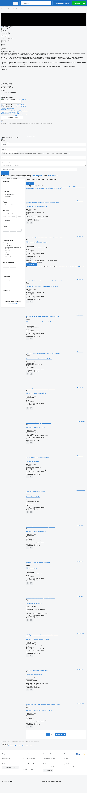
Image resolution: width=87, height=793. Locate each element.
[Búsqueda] (22, 3)
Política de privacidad (28, 761)
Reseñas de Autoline (28, 766)
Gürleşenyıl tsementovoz (34, 603)
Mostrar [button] (13, 99)
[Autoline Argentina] (6, 3)
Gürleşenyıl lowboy (32, 568)
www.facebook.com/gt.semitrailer (10, 113)
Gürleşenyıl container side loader (36, 206)
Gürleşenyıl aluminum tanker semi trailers (39, 322)
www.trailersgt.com (6, 109)
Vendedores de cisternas (25, 745)
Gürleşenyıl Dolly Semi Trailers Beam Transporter (42, 286)
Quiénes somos (6, 758)
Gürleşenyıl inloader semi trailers (36, 242)
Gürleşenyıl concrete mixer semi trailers (39, 359)
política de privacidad (36, 175)
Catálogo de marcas (28, 769)
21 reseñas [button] (4, 30)
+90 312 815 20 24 (21, 104)
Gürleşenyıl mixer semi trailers (36, 393)
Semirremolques (5, 743)
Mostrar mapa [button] (30, 136)
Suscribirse (31, 264)
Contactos (5, 764)
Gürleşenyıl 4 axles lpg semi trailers (37, 639)
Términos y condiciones (29, 758)
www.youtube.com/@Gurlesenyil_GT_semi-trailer (14, 110)
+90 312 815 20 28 (21, 106)
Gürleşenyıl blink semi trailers (35, 427)
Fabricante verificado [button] (7, 83)
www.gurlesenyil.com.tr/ (7, 108)
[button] (10, 92)
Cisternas (12, 743)
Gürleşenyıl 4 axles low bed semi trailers (39, 710)
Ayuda (4, 761)
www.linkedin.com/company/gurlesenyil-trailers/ (13, 115)
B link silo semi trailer (33, 497)
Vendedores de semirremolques (10, 745)
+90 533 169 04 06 (21, 99)
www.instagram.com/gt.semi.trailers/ (10, 112)
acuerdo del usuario (53, 175)
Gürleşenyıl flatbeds (32, 461)
